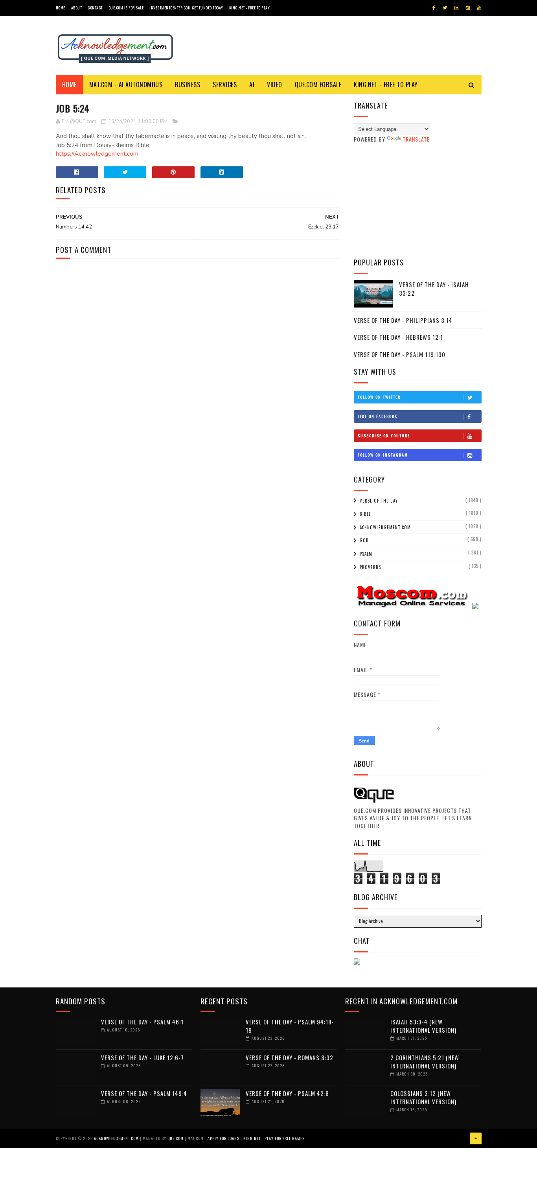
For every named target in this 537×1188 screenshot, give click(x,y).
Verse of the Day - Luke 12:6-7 (142, 1057)
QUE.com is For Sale (126, 8)
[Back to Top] (476, 1138)
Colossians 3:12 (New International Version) (423, 1097)
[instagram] (468, 8)
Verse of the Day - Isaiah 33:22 (434, 289)
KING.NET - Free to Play (386, 84)
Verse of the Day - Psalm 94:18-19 (290, 1025)
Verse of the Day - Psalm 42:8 (287, 1093)
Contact (95, 8)
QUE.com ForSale (318, 84)
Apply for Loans (223, 1138)
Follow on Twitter (379, 397)
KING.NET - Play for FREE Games (274, 1138)
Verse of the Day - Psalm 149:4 (144, 1093)
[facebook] (434, 8)
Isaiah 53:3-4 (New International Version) (423, 1025)
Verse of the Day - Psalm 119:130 (399, 354)
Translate (416, 139)
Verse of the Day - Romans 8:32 (289, 1057)
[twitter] (445, 8)
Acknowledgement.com (385, 527)
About (76, 8)
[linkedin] (456, 8)
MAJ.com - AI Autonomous (126, 84)
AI (251, 84)
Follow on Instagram (383, 455)
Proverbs (370, 567)
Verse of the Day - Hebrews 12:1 (398, 337)
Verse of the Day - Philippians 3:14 (403, 320)
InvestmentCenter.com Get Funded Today (186, 8)
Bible (365, 514)
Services (225, 84)
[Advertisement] (418, 200)
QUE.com (175, 1138)
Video (274, 84)
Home (60, 8)
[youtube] (479, 8)
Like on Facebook (377, 416)
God (364, 540)
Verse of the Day (379, 500)
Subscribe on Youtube (384, 435)
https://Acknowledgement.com (97, 154)
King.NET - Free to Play (249, 8)
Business (187, 84)
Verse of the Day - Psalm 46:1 (142, 1021)
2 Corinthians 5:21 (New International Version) (424, 1061)
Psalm (366, 554)
